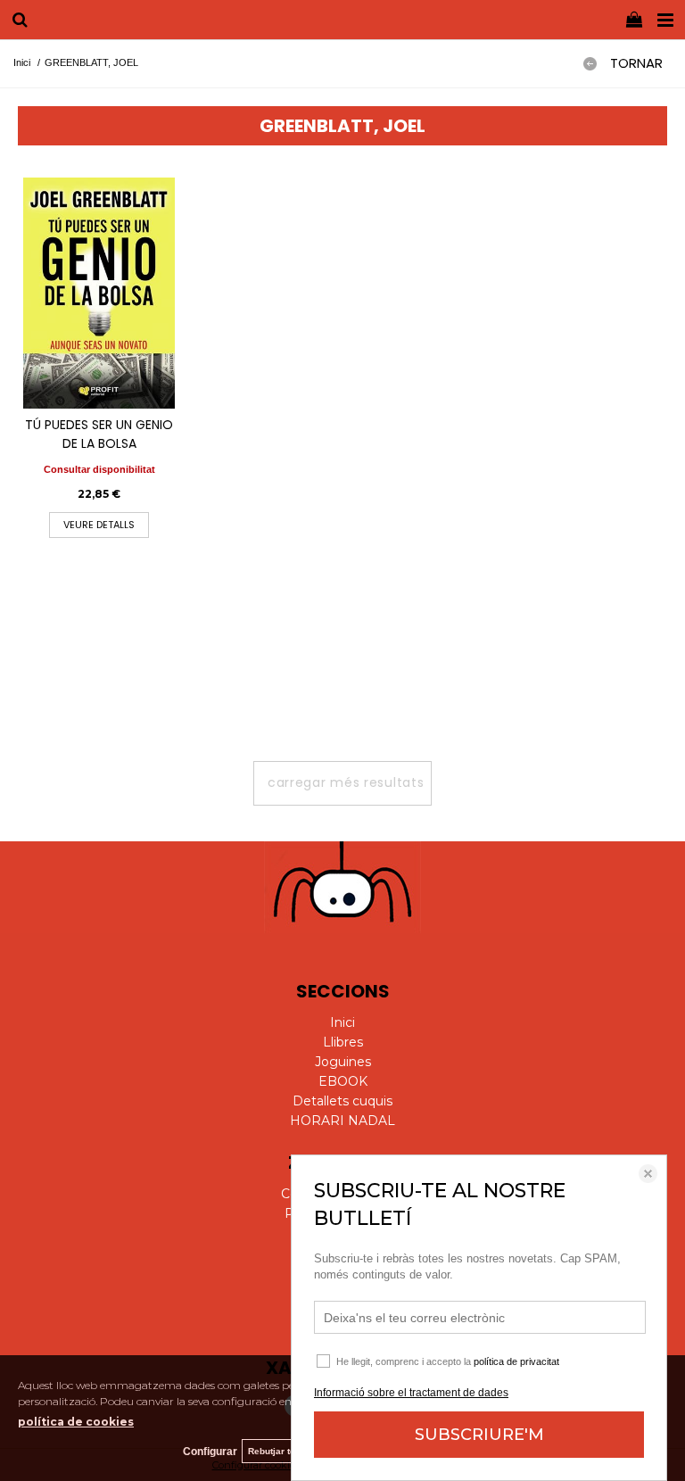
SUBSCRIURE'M (479, 1434)
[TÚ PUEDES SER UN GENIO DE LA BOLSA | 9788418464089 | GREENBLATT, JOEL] (99, 294)
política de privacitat (516, 1361)
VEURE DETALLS (99, 524)
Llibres (343, 1042)
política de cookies (76, 1421)
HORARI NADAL (342, 1121)
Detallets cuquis (342, 1101)
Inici (342, 1022)
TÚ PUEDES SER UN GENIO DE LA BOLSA (99, 434)
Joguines (343, 1062)
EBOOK (342, 1081)
